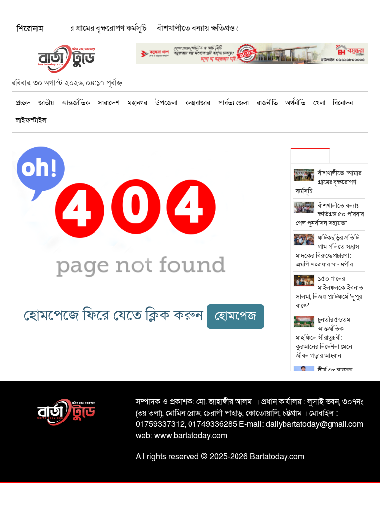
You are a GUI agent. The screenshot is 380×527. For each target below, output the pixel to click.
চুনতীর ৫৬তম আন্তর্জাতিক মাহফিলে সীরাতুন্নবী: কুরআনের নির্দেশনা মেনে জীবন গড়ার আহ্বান (324, 338)
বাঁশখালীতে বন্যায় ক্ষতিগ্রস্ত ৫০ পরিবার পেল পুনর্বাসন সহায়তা (330, 214)
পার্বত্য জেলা (233, 102)
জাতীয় (46, 102)
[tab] (310, 155)
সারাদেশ (109, 102)
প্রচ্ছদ (23, 102)
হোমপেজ (235, 316)
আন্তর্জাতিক (76, 102)
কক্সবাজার (197, 102)
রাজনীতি (267, 102)
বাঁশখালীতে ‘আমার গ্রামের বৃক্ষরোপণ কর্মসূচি (79, 28)
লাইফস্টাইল (31, 120)
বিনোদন (343, 102)
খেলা (319, 102)
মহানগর (137, 102)
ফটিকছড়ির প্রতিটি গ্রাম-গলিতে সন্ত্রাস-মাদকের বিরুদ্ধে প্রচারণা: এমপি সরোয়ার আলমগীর (329, 251)
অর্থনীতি (295, 102)
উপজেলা (166, 102)
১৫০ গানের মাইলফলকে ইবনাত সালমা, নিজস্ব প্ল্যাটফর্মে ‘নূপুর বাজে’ (330, 292)
